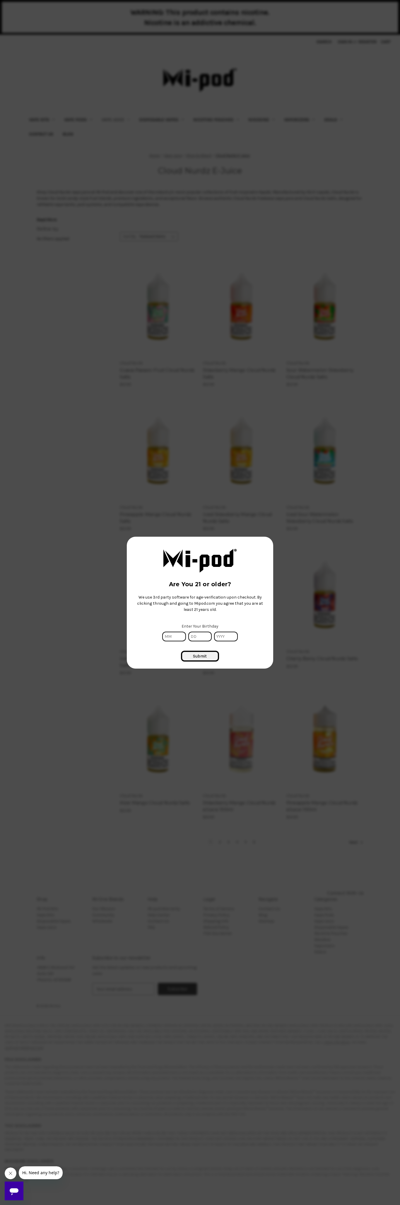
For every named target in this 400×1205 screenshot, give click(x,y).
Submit (200, 656)
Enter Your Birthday (200, 626)
